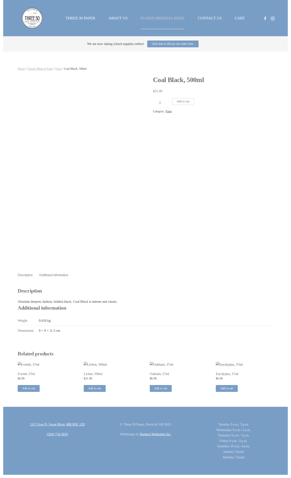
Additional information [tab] (53, 275)
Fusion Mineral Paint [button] (163, 18)
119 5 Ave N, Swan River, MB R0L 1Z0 (57, 424)
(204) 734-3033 (57, 434)
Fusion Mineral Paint (40, 68)
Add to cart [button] (28, 388)
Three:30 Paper (80, 18)
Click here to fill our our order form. (173, 43)
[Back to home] (32, 18)
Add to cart (183, 101)
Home (21, 68)
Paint (58, 68)
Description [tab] (25, 275)
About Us (118, 18)
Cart (240, 18)
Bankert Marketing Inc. (155, 434)
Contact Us (210, 18)
